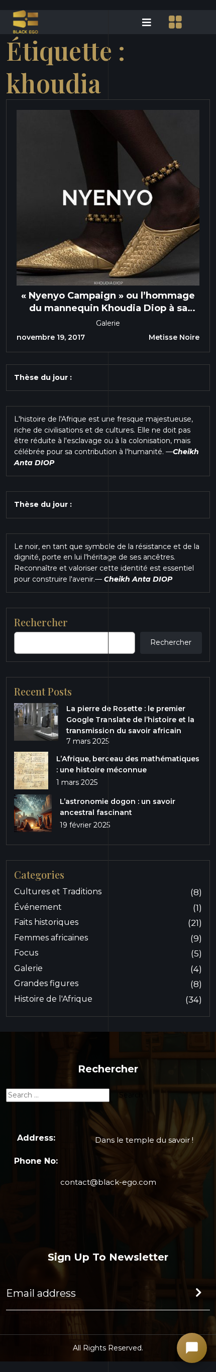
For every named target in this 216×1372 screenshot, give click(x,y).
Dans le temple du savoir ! (144, 1140)
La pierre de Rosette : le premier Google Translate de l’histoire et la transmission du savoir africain (130, 719)
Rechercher (170, 642)
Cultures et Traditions (57, 891)
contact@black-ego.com (108, 1182)
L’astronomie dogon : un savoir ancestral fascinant (117, 807)
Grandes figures (46, 983)
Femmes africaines (51, 937)
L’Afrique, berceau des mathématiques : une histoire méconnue (127, 764)
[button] (132, 22)
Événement (38, 907)
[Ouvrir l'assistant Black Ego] (192, 1348)
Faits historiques (46, 922)
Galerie (108, 323)
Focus (26, 952)
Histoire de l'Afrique (53, 999)
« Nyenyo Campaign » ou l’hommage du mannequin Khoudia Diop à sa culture (108, 302)
